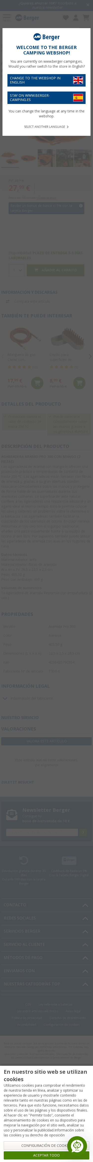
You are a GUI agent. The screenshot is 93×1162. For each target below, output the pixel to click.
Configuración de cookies (46, 1146)
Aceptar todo (46, 1155)
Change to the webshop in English (35, 80)
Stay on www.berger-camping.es (30, 98)
